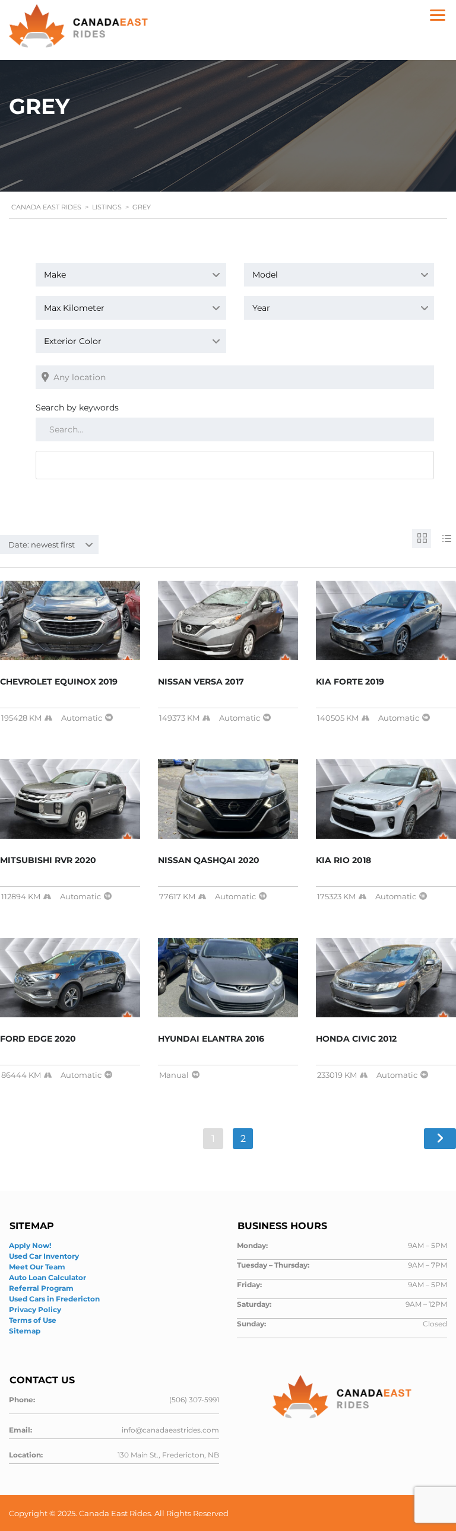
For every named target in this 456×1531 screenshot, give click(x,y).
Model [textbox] (265, 274)
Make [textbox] (55, 274)
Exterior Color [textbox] (73, 341)
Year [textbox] (261, 308)
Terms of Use (32, 1320)
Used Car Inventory (44, 1256)
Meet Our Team (37, 1266)
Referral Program (41, 1288)
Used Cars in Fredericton (54, 1298)
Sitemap (24, 1330)
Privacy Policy (35, 1309)
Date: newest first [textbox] (41, 544)
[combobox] (131, 275)
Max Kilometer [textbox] (74, 308)
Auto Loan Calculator (47, 1277)
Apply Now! (30, 1245)
